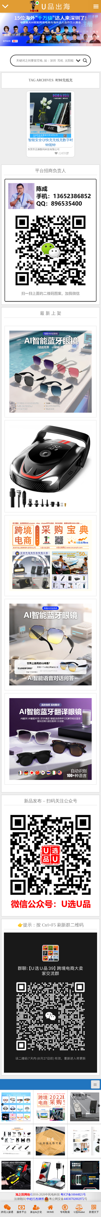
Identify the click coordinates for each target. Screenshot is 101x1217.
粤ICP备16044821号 (73, 1194)
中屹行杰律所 (35, 1199)
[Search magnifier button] (85, 60)
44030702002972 (74, 1199)
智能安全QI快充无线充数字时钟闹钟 (50, 142)
